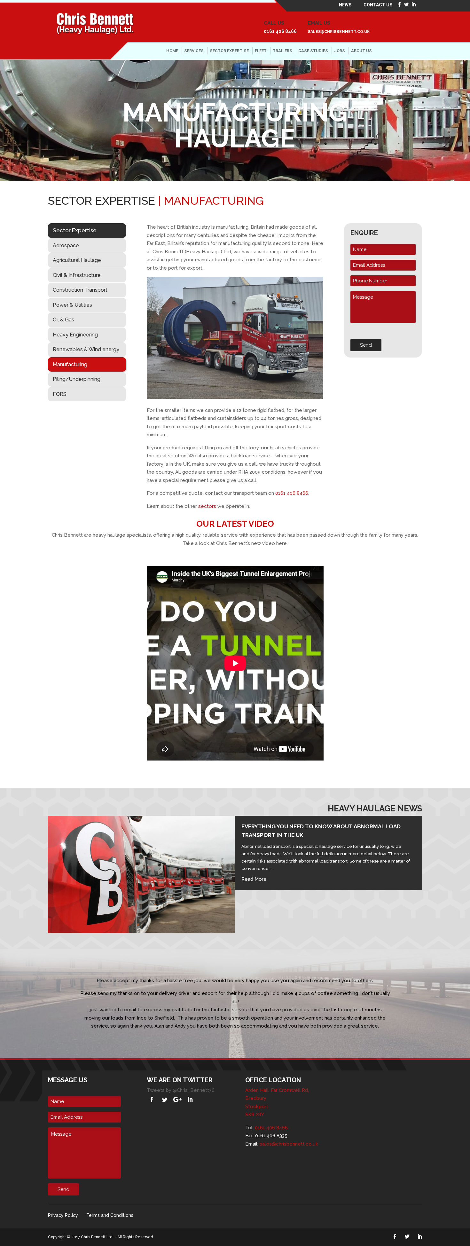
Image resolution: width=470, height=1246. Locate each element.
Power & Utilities (72, 305)
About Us (361, 50)
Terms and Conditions (109, 1215)
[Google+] (177, 1099)
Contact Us (378, 5)
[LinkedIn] (190, 1099)
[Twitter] (165, 1099)
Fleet (261, 50)
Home (172, 50)
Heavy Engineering (75, 335)
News (345, 5)
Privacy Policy (63, 1215)
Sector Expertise (229, 50)
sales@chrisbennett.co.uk (339, 31)
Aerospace (66, 245)
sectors (207, 506)
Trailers (282, 50)
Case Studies (313, 50)
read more (254, 879)
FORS (60, 394)
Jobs (339, 50)
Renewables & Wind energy (86, 349)
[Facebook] (152, 1099)
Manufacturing (70, 364)
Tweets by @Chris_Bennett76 (181, 1090)
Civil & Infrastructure (77, 275)
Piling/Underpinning (76, 379)
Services (194, 50)
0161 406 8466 (280, 31)
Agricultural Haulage (77, 260)
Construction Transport (80, 290)
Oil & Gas (63, 320)
